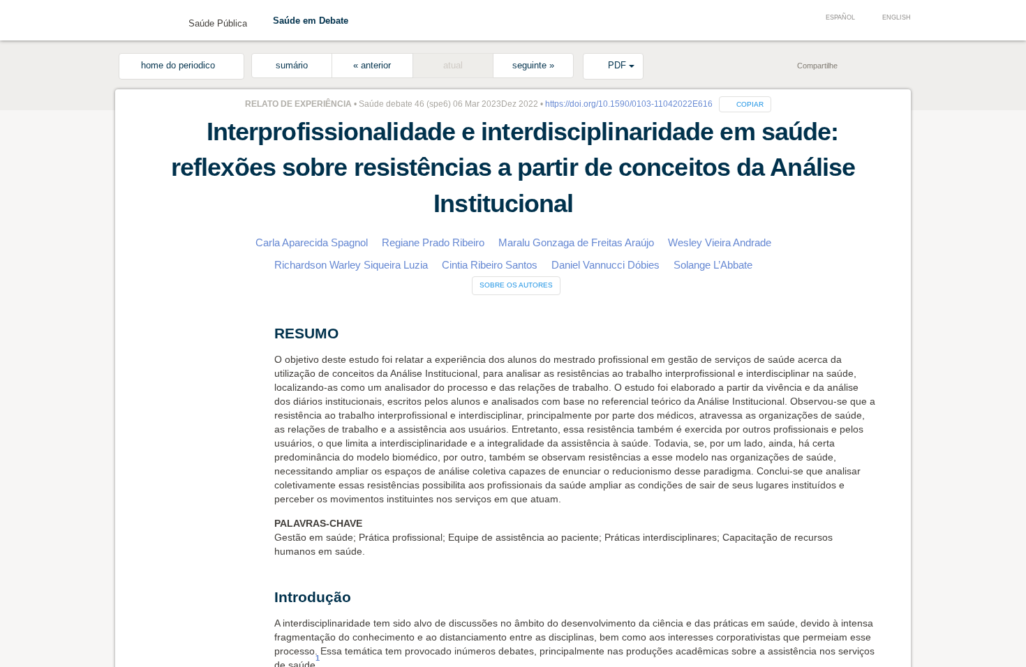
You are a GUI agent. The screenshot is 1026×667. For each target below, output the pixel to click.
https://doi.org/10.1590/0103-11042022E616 (627, 104)
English (896, 17)
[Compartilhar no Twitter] (876, 65)
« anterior (372, 65)
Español (840, 17)
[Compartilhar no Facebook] (855, 65)
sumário (292, 65)
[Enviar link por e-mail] (834, 65)
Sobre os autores (516, 285)
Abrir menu (136, 22)
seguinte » (533, 65)
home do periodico (181, 65)
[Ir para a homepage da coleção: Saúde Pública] (167, 19)
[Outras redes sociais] (897, 65)
